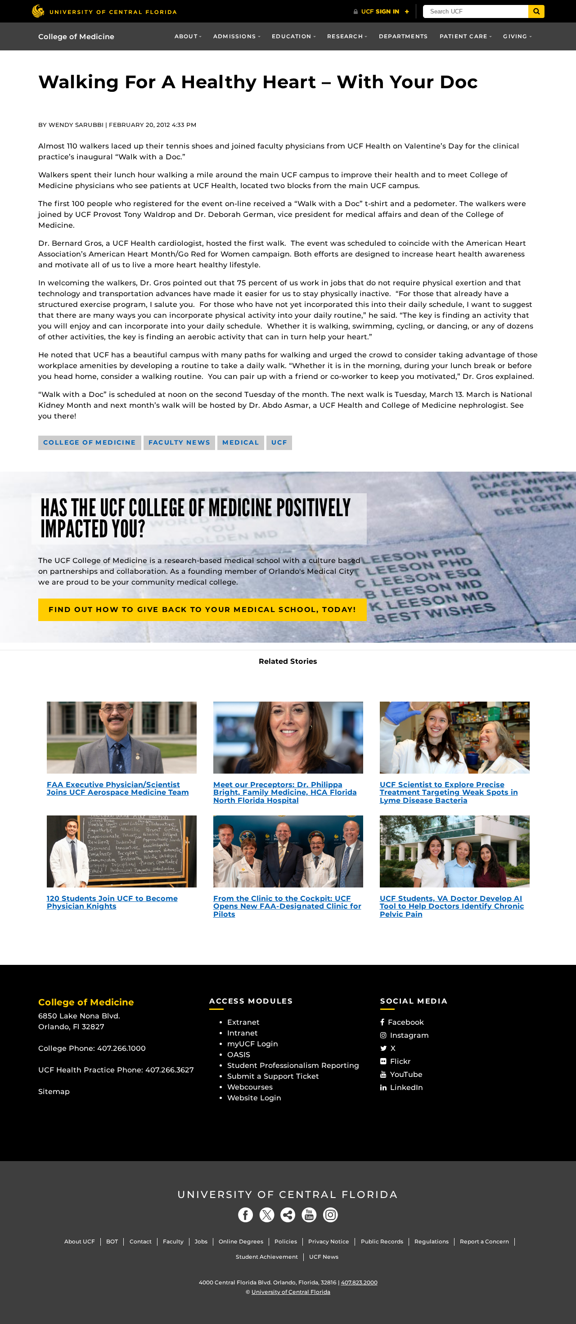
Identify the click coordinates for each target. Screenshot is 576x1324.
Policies (285, 1241)
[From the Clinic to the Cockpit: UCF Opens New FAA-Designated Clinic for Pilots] (288, 851)
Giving (515, 36)
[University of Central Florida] (104, 11)
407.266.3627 (169, 1070)
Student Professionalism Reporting (293, 1065)
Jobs (201, 1241)
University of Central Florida (288, 1195)
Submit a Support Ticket (273, 1076)
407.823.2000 (359, 1282)
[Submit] (536, 11)
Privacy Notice (328, 1241)
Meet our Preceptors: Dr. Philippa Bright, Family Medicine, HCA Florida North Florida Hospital (285, 792)
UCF (279, 442)
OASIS (238, 1054)
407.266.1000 (121, 1048)
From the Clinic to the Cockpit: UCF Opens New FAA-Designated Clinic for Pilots (287, 906)
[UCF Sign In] (381, 11)
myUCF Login (252, 1044)
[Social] (288, 1214)
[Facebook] (245, 1214)
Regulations (431, 1241)
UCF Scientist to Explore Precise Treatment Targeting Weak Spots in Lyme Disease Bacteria (449, 792)
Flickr (400, 1061)
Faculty (173, 1241)
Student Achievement (267, 1256)
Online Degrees (241, 1241)
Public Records (382, 1241)
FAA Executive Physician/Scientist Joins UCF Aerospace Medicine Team (118, 788)
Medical (240, 442)
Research (345, 36)
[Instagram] (330, 1214)
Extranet (243, 1022)
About (186, 36)
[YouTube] (309, 1214)
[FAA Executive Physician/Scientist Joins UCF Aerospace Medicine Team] (122, 738)
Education (291, 36)
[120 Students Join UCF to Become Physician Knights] (122, 851)
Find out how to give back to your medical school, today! (202, 609)
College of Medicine (76, 36)
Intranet (242, 1033)
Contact (141, 1241)
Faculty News (179, 442)
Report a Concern (484, 1241)
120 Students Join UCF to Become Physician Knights (112, 902)
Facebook (406, 1022)
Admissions (234, 36)
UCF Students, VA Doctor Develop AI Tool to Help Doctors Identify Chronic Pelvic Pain (452, 906)
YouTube (406, 1074)
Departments (403, 36)
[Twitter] (266, 1214)
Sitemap (54, 1091)
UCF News (323, 1256)
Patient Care (463, 36)
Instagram (409, 1035)
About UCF (79, 1241)
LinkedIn (406, 1087)
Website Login (254, 1098)
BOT (112, 1241)
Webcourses (250, 1087)
